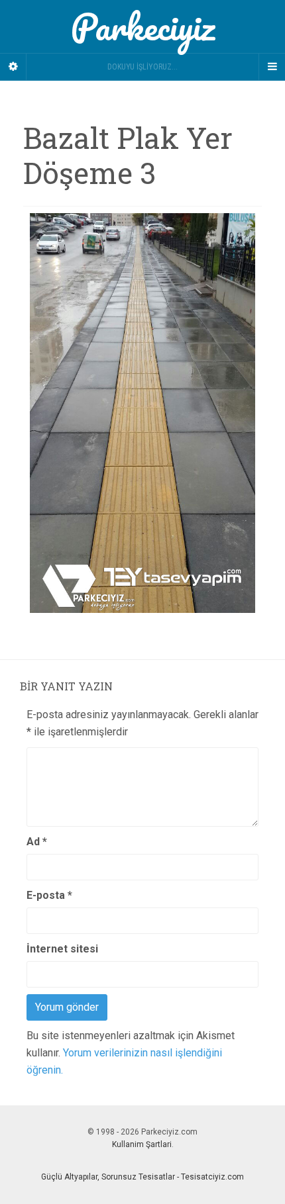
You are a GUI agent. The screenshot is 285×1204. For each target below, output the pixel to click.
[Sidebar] (13, 67)
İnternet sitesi (62, 949)
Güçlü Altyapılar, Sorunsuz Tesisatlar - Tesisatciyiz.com (142, 1176)
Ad (37, 841)
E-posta (49, 895)
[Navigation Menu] (271, 67)
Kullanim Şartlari (142, 1144)
